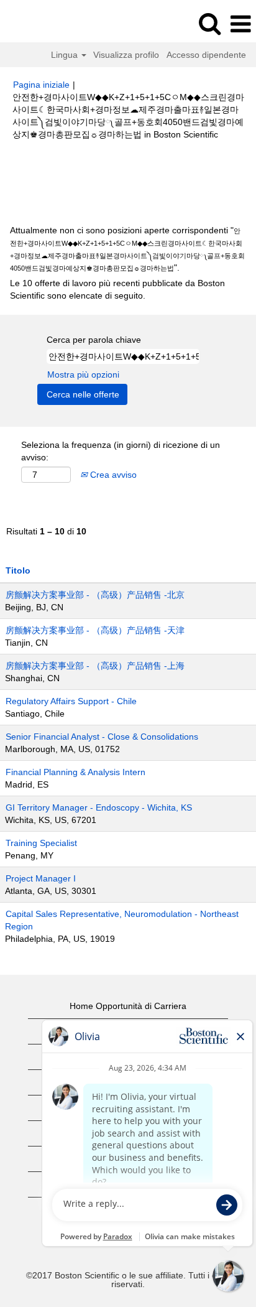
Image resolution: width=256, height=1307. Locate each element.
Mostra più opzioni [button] (83, 374)
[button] (240, 24)
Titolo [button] (18, 570)
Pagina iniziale (41, 85)
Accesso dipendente (206, 55)
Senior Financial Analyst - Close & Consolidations (102, 737)
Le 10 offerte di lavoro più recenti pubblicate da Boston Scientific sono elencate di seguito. (117, 289)
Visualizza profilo (126, 55)
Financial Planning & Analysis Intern (75, 772)
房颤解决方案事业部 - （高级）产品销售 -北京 (95, 595)
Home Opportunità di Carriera (128, 1006)
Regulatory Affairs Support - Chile (71, 701)
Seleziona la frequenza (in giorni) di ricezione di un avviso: (120, 451)
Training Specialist (41, 843)
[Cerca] (209, 23)
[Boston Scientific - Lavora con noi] (44, 23)
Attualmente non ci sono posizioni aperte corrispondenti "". (127, 248)
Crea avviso (112, 475)
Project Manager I (41, 878)
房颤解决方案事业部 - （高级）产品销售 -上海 (95, 666)
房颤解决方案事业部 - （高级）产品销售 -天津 (95, 630)
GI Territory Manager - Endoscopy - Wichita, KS (99, 807)
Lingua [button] (65, 55)
